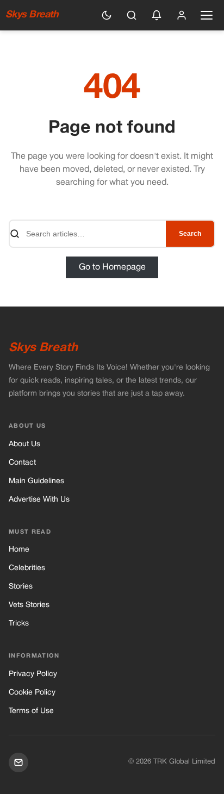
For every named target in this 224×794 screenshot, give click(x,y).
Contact (22, 462)
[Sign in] (182, 15)
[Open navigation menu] (207, 15)
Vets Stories (29, 605)
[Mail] (18, 762)
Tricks (19, 623)
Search (190, 233)
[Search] (132, 15)
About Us (24, 444)
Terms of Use (31, 711)
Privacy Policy (33, 674)
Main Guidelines (36, 481)
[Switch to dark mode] (107, 15)
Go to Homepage (112, 267)
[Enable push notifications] (157, 15)
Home (19, 549)
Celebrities (27, 568)
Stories (21, 586)
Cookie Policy (32, 692)
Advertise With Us (39, 499)
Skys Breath (31, 15)
